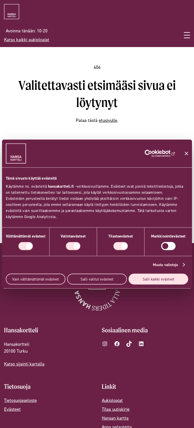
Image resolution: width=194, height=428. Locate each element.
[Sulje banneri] (186, 153)
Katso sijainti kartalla (24, 364)
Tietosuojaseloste (20, 400)
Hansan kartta (115, 418)
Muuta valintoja (165, 264)
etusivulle (108, 120)
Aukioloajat (112, 400)
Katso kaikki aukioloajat (26, 39)
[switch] (73, 246)
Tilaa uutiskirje (116, 409)
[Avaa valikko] (187, 35)
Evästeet (12, 409)
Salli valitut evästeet (97, 278)
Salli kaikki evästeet (158, 278)
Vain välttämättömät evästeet (35, 278)
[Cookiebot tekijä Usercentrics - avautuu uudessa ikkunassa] (153, 153)
